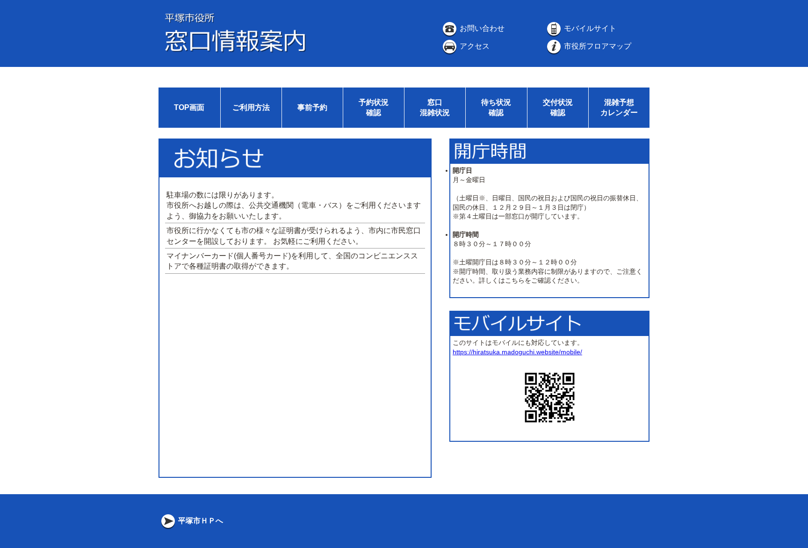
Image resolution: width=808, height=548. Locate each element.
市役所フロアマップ (596, 46)
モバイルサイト (589, 28)
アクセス (474, 46)
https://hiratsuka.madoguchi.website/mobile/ (517, 352)
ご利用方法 (251, 107)
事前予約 (312, 107)
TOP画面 (189, 107)
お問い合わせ (481, 28)
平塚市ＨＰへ (199, 521)
